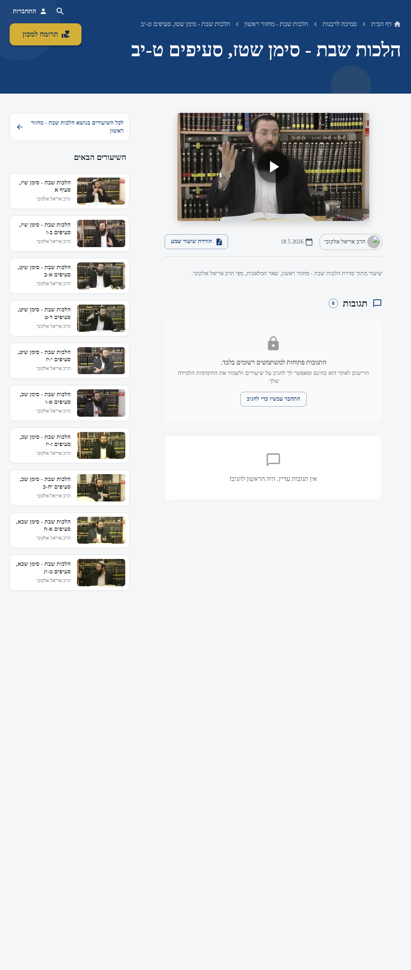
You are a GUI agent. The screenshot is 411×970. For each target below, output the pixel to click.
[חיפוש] (60, 11)
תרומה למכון (40, 34)
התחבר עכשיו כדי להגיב (273, 399)
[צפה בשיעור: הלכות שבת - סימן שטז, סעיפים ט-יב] (273, 167)
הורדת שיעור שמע (191, 241)
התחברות (24, 11)
